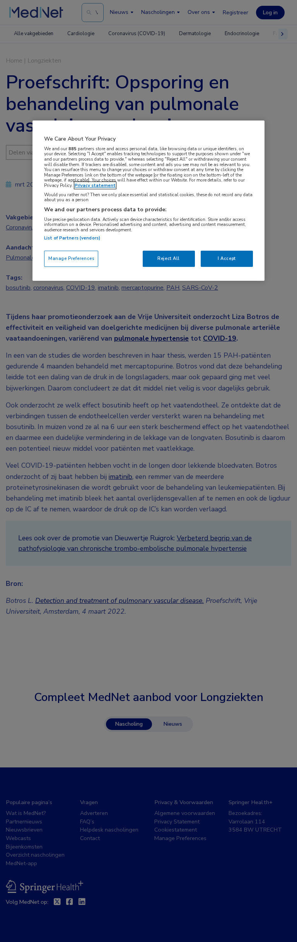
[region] (148, 201)
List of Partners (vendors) (72, 238)
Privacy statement (95, 185)
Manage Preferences (71, 258)
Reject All (168, 258)
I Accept (227, 258)
